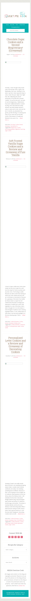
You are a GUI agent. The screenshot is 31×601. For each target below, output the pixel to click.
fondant (15, 523)
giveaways (20, 523)
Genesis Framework (11, 594)
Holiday (15, 323)
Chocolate (12, 124)
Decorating (7, 129)
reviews (6, 524)
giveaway (12, 129)
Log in (23, 594)
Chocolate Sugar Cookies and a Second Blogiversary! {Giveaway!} (15, 45)
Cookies (17, 124)
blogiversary (14, 127)
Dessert (21, 124)
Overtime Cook (15, 15)
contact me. (21, 585)
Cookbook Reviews (14, 321)
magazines (17, 129)
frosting (11, 326)
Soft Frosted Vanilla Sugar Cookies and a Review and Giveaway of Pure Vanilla (15, 147)
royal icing (22, 129)
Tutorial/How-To (14, 126)
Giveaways (7, 126)
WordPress (18, 594)
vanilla (6, 327)
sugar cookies (8, 130)
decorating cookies (9, 523)
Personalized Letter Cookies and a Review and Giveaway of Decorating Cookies (15, 344)
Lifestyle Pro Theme (19, 592)
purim (19, 323)
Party (15, 520)
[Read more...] (21, 514)
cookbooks (22, 324)
